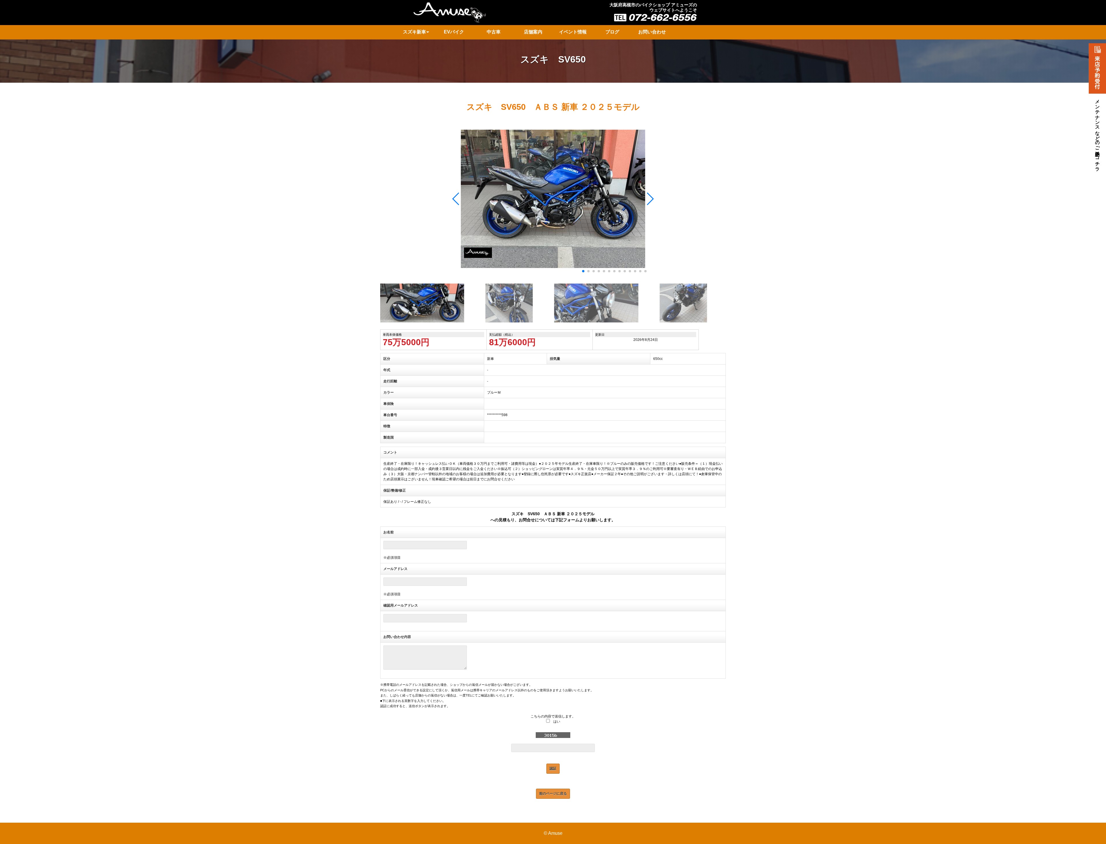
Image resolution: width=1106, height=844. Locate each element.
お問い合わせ (652, 31)
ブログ (612, 31)
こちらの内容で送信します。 (553, 716)
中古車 (494, 31)
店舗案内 (533, 31)
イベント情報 (573, 31)
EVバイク (454, 31)
